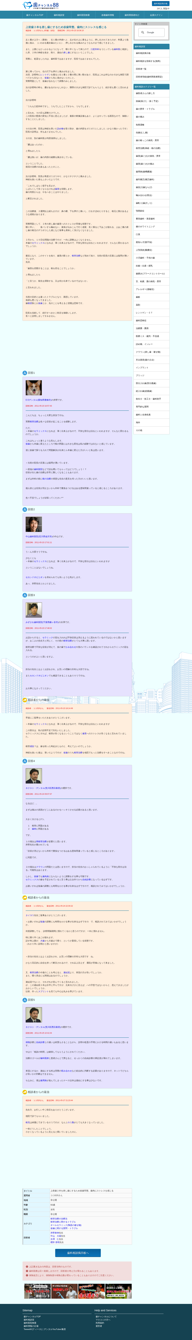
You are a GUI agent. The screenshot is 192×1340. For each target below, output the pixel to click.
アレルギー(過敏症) (145, 289)
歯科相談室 (59, 15)
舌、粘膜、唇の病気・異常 (148, 281)
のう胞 (71, 1122)
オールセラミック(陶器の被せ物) (66, 1225)
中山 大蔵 (56, 1236)
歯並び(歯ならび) (144, 187)
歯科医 (117, 49)
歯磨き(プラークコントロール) (150, 273)
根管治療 (76, 255)
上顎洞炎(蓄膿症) (144, 250)
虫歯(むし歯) (142, 132)
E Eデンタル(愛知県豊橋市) (38, 400)
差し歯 (66, 52)
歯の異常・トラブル (145, 109)
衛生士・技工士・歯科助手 (148, 399)
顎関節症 (140, 211)
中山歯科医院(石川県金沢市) (39, 536)
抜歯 (40, 303)
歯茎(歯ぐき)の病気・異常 (148, 156)
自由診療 (86, 879)
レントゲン (45, 74)
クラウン (40, 867)
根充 (28, 1122)
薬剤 (138, 305)
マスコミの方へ (103, 1319)
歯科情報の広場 (31, 1326)
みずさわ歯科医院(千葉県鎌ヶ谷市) (42, 622)
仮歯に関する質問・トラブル (64, 1228)
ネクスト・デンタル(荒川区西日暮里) (43, 788)
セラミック (47, 637)
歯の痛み (140, 117)
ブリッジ (140, 375)
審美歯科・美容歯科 (145, 218)
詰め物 (60, 128)
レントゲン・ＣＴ (144, 312)
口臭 (138, 234)
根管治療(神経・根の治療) (148, 148)
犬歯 (42, 941)
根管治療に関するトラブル (63, 1222)
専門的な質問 (142, 406)
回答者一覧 (141, 69)
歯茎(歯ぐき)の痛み (145, 164)
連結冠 (66, 972)
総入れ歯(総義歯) (144, 391)
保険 (28, 1042)
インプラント (142, 367)
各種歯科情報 (107, 15)
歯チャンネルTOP (34, 15)
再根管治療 (41, 841)
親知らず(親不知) (144, 242)
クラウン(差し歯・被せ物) (148, 352)
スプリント (43, 991)
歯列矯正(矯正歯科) (145, 179)
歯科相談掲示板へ (78, 1252)
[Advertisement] (78, 345)
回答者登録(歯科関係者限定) (149, 76)
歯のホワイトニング (145, 226)
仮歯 (47, 78)
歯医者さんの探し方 (145, 93)
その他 (139, 430)
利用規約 (100, 1323)
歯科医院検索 (83, 15)
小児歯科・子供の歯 (145, 258)
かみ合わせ (71, 647)
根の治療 (46, 478)
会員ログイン (156, 15)
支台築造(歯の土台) (145, 360)
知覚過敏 (140, 124)
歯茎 (57, 189)
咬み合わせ (66, 1071)
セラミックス (38, 243)
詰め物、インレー (144, 344)
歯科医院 (38, 469)
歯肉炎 (45, 876)
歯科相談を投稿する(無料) (148, 61)
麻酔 (138, 297)
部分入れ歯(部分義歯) (146, 383)
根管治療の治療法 (59, 1218)
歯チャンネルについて (106, 1316)
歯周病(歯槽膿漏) (144, 171)
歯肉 (34, 829)
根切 (30, 303)
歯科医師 (44, 1058)
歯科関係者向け (132, 15)
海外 (138, 422)
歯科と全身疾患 (143, 414)
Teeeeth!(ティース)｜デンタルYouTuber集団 (45, 1329)
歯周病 (43, 1080)
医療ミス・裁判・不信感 (147, 336)
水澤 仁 (55, 1239)
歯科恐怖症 (141, 320)
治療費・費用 (142, 328)
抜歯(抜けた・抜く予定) (147, 101)
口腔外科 (95, 49)
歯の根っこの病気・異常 (147, 140)
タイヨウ (30, 915)
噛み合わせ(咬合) (144, 195)
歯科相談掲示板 (161, 3)
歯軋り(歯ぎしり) (144, 203)
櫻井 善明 (55, 1242)
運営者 (99, 1326)
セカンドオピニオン (35, 577)
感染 (32, 746)
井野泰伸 (55, 1233)
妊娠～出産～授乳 (144, 266)
